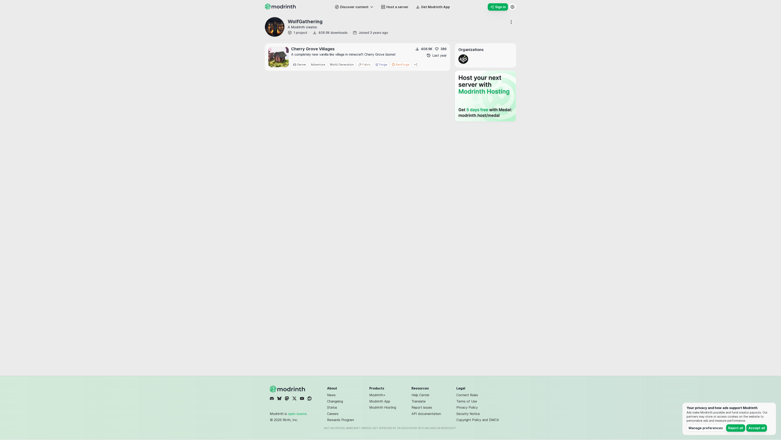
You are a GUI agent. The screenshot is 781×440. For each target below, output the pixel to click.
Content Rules (467, 395)
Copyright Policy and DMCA (477, 420)
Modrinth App (379, 401)
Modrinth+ (377, 395)
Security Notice (468, 414)
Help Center (420, 395)
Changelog (335, 401)
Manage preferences (706, 428)
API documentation (426, 414)
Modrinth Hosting (382, 407)
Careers (333, 414)
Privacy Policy (467, 407)
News (331, 395)
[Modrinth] (288, 389)
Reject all (735, 428)
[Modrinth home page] (281, 8)
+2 (415, 64)
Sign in (500, 7)
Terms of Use (466, 401)
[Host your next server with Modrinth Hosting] (485, 96)
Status (332, 407)
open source (297, 414)
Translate (419, 401)
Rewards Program (340, 420)
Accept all (756, 428)
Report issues (422, 407)
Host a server (397, 7)
